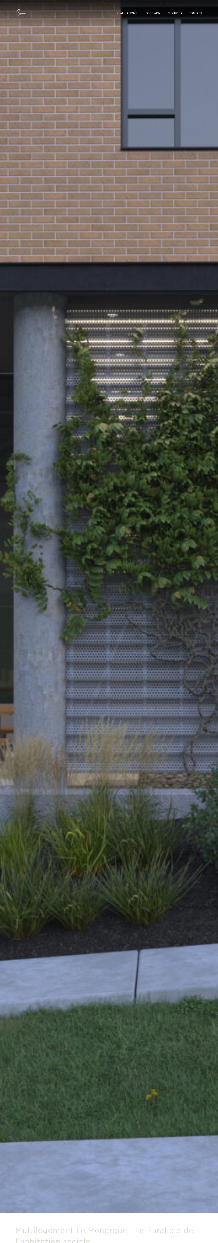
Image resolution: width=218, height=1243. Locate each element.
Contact (196, 13)
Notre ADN (151, 13)
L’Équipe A (174, 13)
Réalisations (127, 13)
